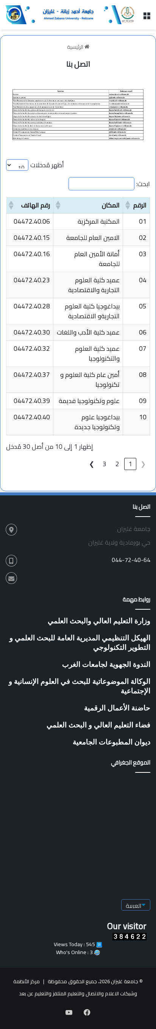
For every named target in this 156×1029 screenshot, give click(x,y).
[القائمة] (146, 17)
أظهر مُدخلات (47, 165)
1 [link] (130, 464)
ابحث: (143, 184)
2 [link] (117, 464)
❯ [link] (91, 464)
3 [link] (104, 464)
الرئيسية (75, 47)
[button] (128, 205)
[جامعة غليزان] (71, 14)
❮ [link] (143, 464)
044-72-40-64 (131, 559)
